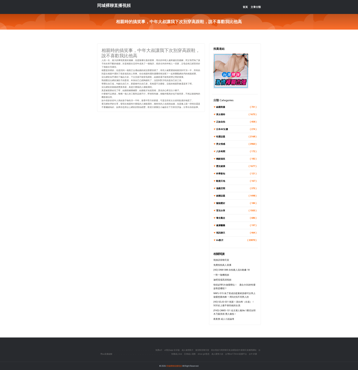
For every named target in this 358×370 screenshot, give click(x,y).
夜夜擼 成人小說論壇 (223, 319)
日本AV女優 (236, 129)
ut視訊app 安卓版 (172, 350)
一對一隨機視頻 (221, 275)
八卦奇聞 (236, 151)
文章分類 (256, 7)
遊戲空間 (236, 188)
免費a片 (158, 350)
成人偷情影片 (187, 350)
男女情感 (236, 144)
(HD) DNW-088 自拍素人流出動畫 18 (231, 270)
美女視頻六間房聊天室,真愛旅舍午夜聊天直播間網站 (233, 350)
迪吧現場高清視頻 (222, 279)
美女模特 (236, 114)
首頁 (245, 7)
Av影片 (236, 240)
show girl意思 (203, 354)
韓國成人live (176, 354)
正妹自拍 (236, 121)
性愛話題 (236, 136)
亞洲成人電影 (190, 354)
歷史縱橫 (236, 166)
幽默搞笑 (236, 158)
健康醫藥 (236, 225)
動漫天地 (236, 181)
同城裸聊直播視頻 (114, 5)
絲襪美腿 (236, 107)
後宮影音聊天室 (202, 350)
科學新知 (236, 173)
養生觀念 (236, 218)
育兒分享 (236, 210)
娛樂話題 (236, 195)
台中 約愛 (253, 354)
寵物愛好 (236, 203)
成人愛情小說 (217, 354)
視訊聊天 (236, 232)
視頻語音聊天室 (221, 260)
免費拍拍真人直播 (222, 265)
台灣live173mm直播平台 (236, 354)
